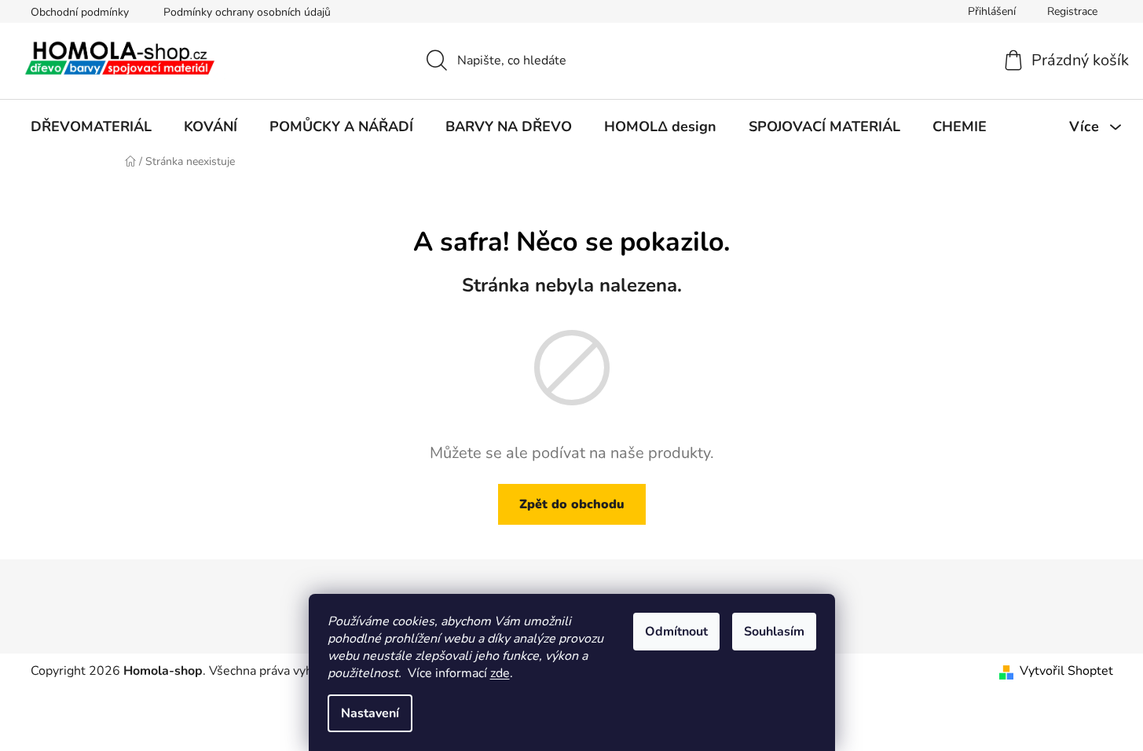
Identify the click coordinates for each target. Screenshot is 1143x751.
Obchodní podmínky (80, 12)
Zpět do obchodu (572, 504)
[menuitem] (91, 126)
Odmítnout (676, 631)
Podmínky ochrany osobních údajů (247, 12)
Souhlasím (774, 631)
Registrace (1072, 11)
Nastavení (370, 713)
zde (500, 673)
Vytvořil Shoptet (1066, 671)
